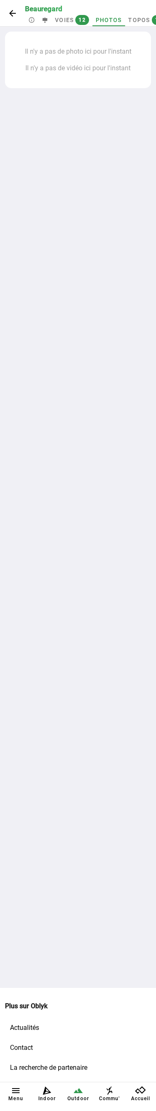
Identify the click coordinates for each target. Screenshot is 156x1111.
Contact (21, 1048)
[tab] (31, 20)
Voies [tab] (70, 20)
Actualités (24, 1028)
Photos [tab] (109, 20)
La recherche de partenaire (48, 1067)
